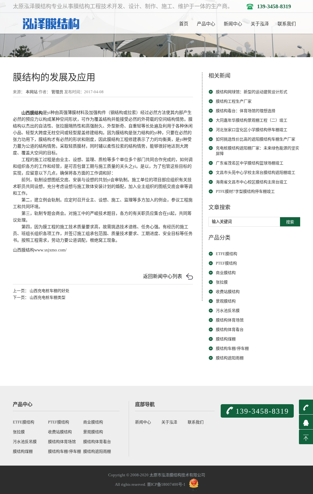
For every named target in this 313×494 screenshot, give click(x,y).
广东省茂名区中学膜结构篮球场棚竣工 (249, 163)
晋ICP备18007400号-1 (166, 484)
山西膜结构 (32, 112)
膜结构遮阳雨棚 (230, 358)
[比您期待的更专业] (50, 22)
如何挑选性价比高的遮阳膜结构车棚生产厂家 (255, 139)
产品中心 (206, 23)
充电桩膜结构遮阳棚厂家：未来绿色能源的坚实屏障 (257, 151)
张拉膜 (222, 282)
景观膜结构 (226, 301)
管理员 (57, 92)
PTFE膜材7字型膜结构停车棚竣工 (245, 191)
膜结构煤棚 (226, 339)
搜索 (290, 222)
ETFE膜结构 (226, 253)
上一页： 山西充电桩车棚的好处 (41, 290)
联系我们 (287, 23)
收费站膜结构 (228, 291)
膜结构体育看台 (230, 329)
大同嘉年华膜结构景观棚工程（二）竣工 (251, 120)
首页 (183, 23)
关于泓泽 (260, 23)
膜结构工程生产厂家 (234, 101)
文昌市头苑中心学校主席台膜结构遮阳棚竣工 (255, 172)
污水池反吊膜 (228, 310)
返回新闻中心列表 (162, 276)
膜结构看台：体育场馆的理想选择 (245, 110)
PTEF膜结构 (226, 263)
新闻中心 (233, 23)
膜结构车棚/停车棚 (232, 348)
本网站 (32, 92)
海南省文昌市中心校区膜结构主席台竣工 (251, 182)
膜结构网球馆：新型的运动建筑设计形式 (251, 92)
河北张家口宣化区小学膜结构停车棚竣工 (251, 129)
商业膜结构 (226, 272)
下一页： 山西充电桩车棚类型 (39, 297)
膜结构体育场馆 (230, 320)
